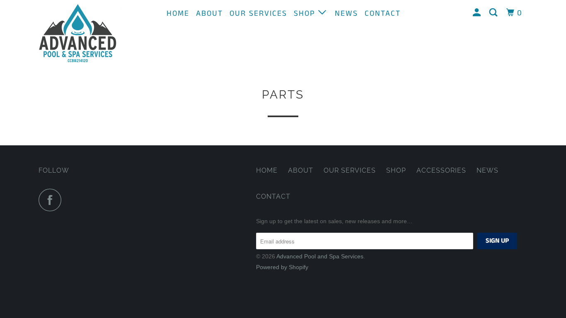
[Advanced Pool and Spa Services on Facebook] (52, 199)
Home (178, 13)
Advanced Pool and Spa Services (319, 256)
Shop (306, 13)
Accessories (441, 170)
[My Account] (478, 13)
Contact (383, 13)
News (346, 13)
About (209, 13)
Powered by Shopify (282, 267)
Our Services (258, 13)
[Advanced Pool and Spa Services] (81, 33)
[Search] (494, 13)
